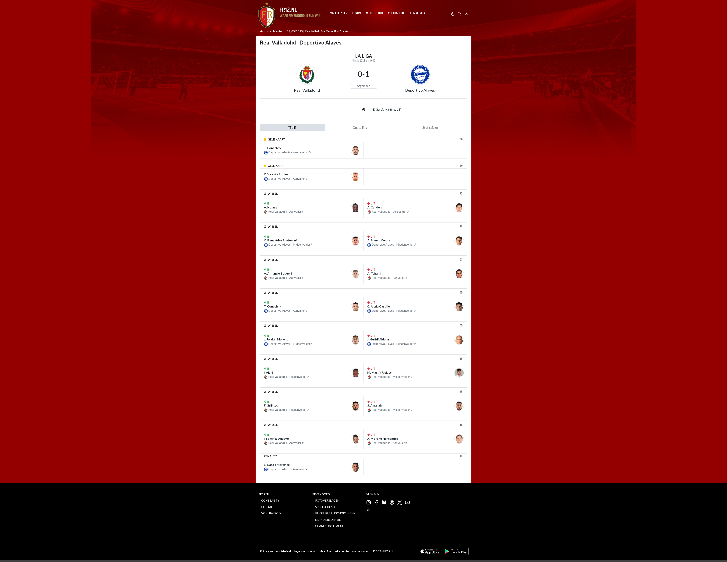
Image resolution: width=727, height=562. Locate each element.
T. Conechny (272, 148)
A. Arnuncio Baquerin (278, 273)
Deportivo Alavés (420, 90)
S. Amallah (374, 405)
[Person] (466, 13)
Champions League (329, 526)
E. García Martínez (277, 464)
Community (417, 12)
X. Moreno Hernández (382, 438)
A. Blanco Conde (378, 240)
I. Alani (268, 372)
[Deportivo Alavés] (420, 74)
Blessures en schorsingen (335, 513)
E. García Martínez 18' (387, 109)
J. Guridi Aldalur (378, 339)
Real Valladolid (307, 90)
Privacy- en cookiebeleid (275, 551)
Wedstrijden (374, 12)
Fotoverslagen (327, 500)
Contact (268, 507)
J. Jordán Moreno (276, 339)
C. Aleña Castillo (378, 306)
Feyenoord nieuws (305, 551)
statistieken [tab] (430, 128)
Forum (356, 12)
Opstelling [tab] (360, 128)
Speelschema (325, 507)
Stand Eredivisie (328, 519)
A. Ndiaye (270, 207)
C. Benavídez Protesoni (280, 240)
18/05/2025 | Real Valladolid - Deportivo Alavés (317, 31)
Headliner (326, 551)
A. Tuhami (374, 273)
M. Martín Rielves (379, 372)
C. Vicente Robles (276, 174)
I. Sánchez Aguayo (276, 438)
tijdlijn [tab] (292, 128)
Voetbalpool (396, 12)
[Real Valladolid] (306, 74)
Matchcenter (338, 12)
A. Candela (374, 207)
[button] (459, 13)
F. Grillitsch (271, 405)
